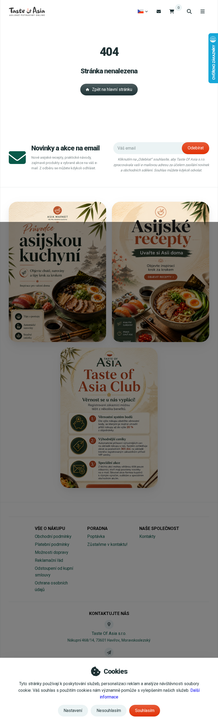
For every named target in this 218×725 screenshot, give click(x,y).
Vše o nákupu (50, 528)
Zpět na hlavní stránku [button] (112, 89)
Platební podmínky (52, 544)
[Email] (158, 11)
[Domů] (27, 11)
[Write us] (109, 652)
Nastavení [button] (73, 710)
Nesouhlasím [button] (109, 710)
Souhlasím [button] (144, 710)
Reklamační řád (49, 560)
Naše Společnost (159, 528)
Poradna (97, 528)
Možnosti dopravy (51, 552)
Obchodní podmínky (53, 536)
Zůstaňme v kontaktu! (107, 544)
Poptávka (96, 536)
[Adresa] (109, 624)
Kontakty (147, 536)
